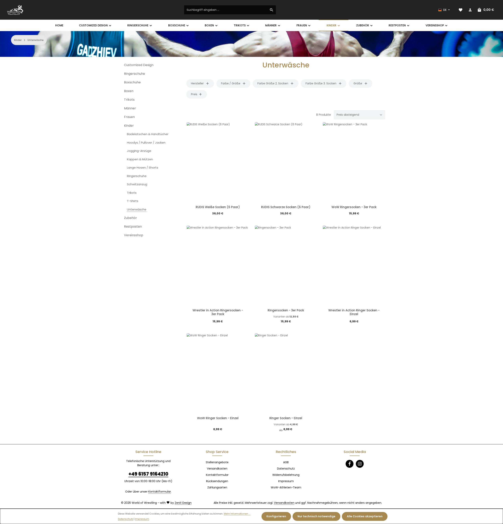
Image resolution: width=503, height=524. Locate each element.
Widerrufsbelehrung (285, 475)
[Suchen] (271, 9)
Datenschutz (286, 468)
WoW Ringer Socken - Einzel (218, 418)
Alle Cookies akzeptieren (365, 516)
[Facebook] (349, 464)
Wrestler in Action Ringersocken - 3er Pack (218, 312)
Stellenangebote (217, 462)
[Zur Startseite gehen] (15, 10)
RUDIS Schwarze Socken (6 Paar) (285, 207)
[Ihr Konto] (470, 10)
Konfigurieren (276, 516)
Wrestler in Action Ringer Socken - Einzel (354, 312)
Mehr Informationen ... (237, 513)
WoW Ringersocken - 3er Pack (353, 207)
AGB (286, 462)
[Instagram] (360, 464)
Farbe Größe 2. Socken (272, 83)
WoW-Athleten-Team (286, 487)
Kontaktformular (159, 492)
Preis (194, 94)
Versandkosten (217, 468)
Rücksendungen (217, 481)
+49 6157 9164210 (148, 474)
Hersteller (197, 83)
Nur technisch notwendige (316, 516)
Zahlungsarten (217, 487)
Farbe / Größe (230, 83)
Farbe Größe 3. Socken (321, 83)
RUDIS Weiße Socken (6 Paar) (218, 207)
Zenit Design (183, 503)
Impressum (286, 481)
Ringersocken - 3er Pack (286, 310)
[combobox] (225, 9)
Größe (357, 83)
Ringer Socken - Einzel (285, 418)
